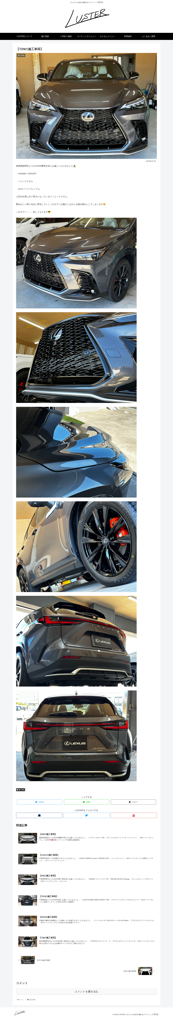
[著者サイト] (39, 815)
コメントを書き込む (86, 991)
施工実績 (21, 789)
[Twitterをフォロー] (86, 815)
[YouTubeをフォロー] (134, 815)
